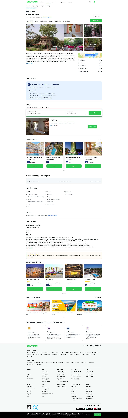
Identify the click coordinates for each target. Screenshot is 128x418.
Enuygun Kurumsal (61, 384)
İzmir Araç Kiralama (75, 374)
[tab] (30, 21)
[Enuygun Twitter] (96, 346)
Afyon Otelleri (92, 354)
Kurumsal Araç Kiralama (76, 379)
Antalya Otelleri (45, 373)
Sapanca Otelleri (84, 354)
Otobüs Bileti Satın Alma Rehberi (63, 381)
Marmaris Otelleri (45, 378)
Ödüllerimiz (73, 396)
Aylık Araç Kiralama (75, 378)
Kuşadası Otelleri (62, 354)
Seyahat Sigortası (45, 389)
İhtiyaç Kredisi (29, 386)
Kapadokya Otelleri (30, 354)
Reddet (36, 415)
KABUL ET (97, 414)
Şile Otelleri (70, 354)
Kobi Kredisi (29, 393)
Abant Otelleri (96, 352)
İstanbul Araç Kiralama (76, 371)
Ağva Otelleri (80, 352)
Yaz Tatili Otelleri (38, 364)
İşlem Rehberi (89, 391)
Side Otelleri (51, 352)
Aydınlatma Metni (89, 396)
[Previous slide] (28, 127)
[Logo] (32, 2)
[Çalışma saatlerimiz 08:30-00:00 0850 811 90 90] (90, 1)
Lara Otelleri (29, 356)
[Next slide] (46, 127)
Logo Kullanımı (74, 394)
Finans (28, 384)
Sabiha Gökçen (89, 371)
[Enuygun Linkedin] (98, 346)
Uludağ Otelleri (73, 352)
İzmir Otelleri (44, 376)
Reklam (72, 391)
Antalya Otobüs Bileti (61, 379)
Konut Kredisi (29, 389)
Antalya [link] (37, 6)
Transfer (88, 369)
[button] (64, 37)
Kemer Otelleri (45, 352)
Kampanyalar (89, 388)
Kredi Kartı (29, 394)
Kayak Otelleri (91, 362)
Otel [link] (29, 6)
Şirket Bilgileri (74, 389)
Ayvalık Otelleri (47, 354)
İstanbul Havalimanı (90, 373)
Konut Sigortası (45, 394)
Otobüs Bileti (60, 369)
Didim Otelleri (59, 352)
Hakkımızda (73, 386)
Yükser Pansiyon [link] (48, 6)
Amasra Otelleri (39, 354)
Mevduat (28, 396)
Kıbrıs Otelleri (66, 352)
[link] (26, 6)
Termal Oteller (37, 362)
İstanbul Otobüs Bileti (61, 371)
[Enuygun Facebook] (91, 346)
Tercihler (88, 414)
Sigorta (43, 384)
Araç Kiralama (74, 369)
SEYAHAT (31, 90)
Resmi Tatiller (89, 393)
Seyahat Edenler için (61, 386)
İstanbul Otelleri (45, 371)
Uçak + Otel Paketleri (46, 381)
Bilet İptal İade (89, 394)
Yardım (87, 389)
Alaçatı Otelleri (77, 354)
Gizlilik (87, 400)
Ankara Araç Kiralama (75, 373)
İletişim (72, 388)
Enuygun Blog (89, 386)
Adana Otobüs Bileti (61, 378)
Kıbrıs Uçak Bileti (30, 378)
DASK (43, 396)
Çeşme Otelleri (37, 352)
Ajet (27, 376)
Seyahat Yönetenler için (61, 388)
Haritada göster (91, 55)
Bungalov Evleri (84, 362)
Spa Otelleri (66, 362)
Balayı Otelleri (29, 362)
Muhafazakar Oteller (58, 362)
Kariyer (72, 393)
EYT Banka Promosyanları (32, 388)
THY (27, 371)
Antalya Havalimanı (90, 374)
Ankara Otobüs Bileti (61, 373)
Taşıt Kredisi (29, 391)
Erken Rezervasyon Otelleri (47, 362)
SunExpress (29, 374)
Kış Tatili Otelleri (30, 364)
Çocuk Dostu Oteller (75, 362)
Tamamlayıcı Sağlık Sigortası (47, 393)
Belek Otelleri (54, 354)
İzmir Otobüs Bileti (60, 374)
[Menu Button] (75, 2)
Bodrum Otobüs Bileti (61, 376)
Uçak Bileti (29, 369)
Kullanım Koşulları (90, 398)
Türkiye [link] (32, 6)
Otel (43, 369)
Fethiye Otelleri (45, 379)
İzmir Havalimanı (89, 376)
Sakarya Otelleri (88, 352)
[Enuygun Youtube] (100, 346)
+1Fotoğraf (93, 44)
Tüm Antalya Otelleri (32, 8)
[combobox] (47, 113)
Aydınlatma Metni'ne (76, 414)
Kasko (43, 386)
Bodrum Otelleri (45, 374)
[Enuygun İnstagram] (93, 346)
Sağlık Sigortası (45, 391)
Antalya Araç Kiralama (75, 376)
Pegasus (28, 373)
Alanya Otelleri (30, 352)
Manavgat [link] (41, 6)
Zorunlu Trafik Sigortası (46, 388)
